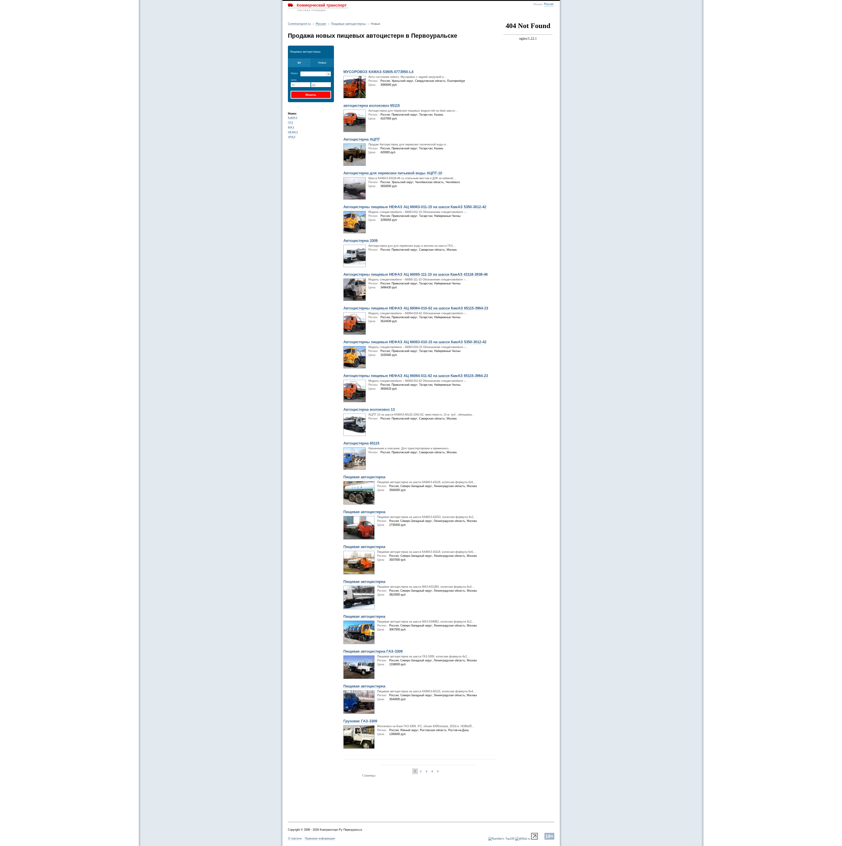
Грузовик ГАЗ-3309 (360, 721)
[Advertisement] (392, 56)
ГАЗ (290, 122)
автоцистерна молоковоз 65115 (371, 106)
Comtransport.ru (299, 23)
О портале (295, 838)
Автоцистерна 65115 (361, 443)
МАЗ (291, 127)
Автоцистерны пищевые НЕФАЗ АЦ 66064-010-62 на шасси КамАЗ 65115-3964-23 (415, 308)
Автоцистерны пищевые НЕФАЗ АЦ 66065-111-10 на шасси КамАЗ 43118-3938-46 (415, 274)
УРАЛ (291, 137)
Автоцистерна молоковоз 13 (369, 409)
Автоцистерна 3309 (360, 241)
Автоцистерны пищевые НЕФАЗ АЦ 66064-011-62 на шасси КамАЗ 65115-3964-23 (415, 376)
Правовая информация (320, 838)
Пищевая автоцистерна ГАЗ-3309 (373, 651)
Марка (294, 73)
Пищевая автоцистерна (364, 477)
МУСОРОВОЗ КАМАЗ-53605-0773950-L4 (378, 72)
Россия (548, 4)
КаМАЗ (292, 118)
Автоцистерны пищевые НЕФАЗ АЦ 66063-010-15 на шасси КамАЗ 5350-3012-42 (414, 342)
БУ (299, 62)
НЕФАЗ (293, 132)
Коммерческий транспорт (322, 5)
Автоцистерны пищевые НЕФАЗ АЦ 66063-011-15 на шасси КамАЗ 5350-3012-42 (414, 207)
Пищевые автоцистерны (348, 23)
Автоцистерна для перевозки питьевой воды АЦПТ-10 (392, 173)
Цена (293, 80)
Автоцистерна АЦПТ (361, 139)
